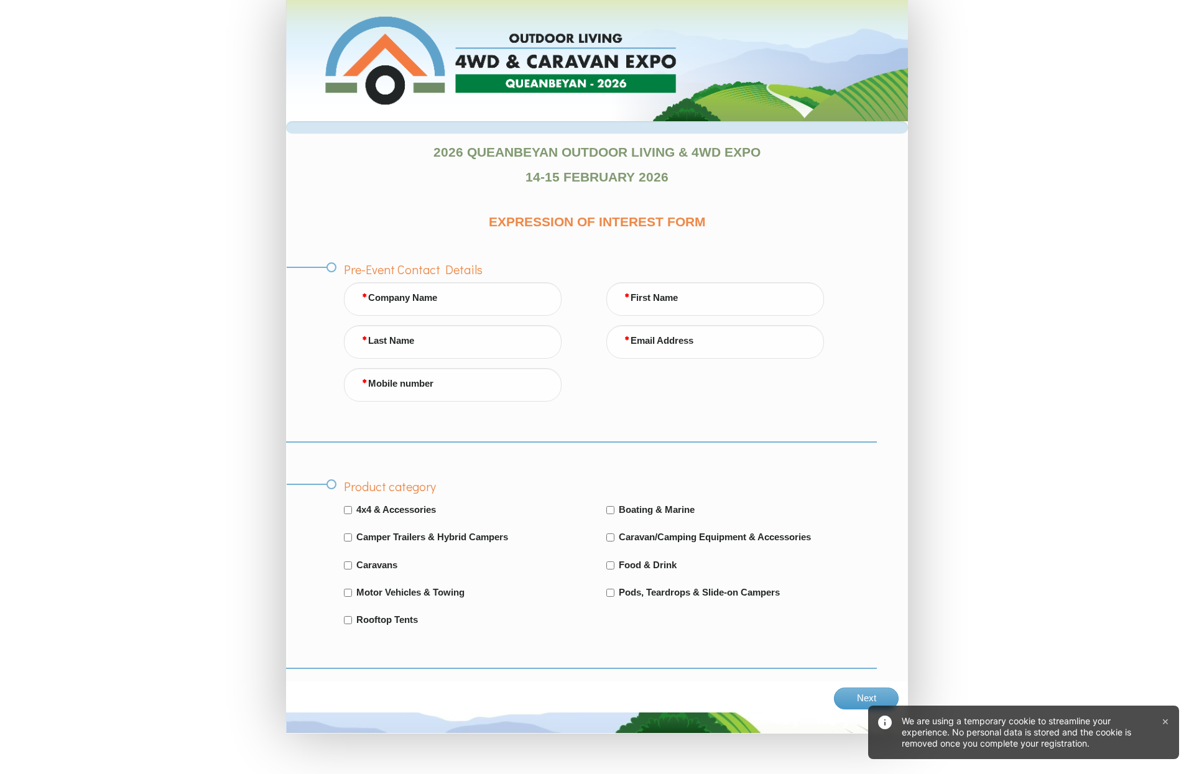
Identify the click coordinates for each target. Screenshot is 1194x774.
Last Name (391, 341)
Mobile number (400, 384)
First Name (654, 298)
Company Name (402, 298)
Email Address (662, 341)
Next (866, 698)
